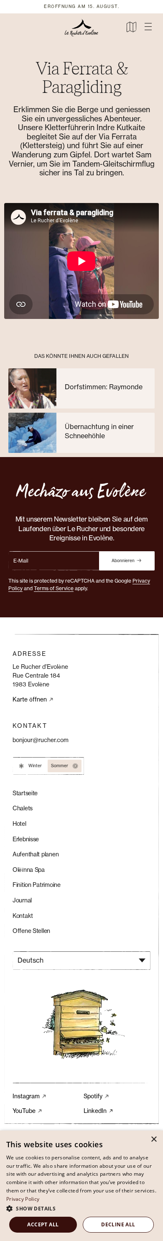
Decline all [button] (118, 1224)
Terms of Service (54, 588)
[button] (148, 26)
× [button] (153, 1139)
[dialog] (81, 1186)
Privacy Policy (22, 1198)
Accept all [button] (43, 1224)
